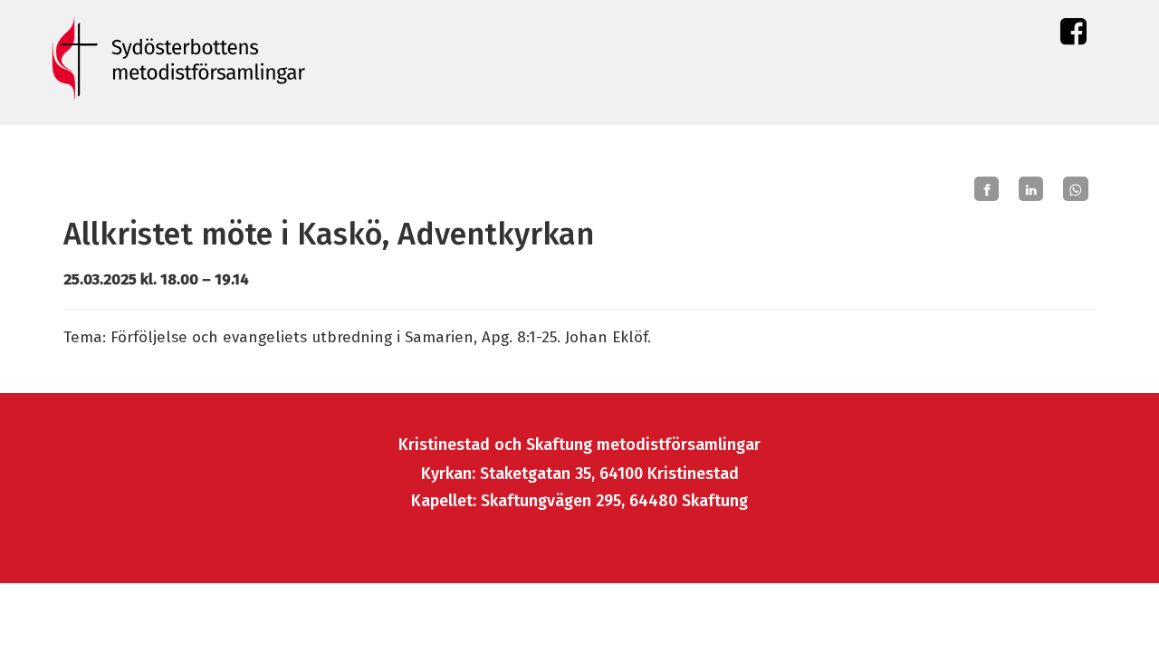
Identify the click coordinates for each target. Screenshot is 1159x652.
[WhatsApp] (1075, 189)
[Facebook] (986, 189)
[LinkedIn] (1031, 189)
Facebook (1073, 36)
